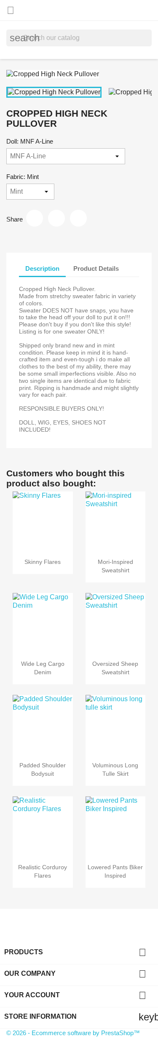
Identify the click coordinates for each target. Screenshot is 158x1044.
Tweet (56, 218)
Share (34, 218)
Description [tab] (42, 268)
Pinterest (78, 218)
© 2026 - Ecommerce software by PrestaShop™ (73, 1032)
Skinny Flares (42, 561)
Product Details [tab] (96, 268)
